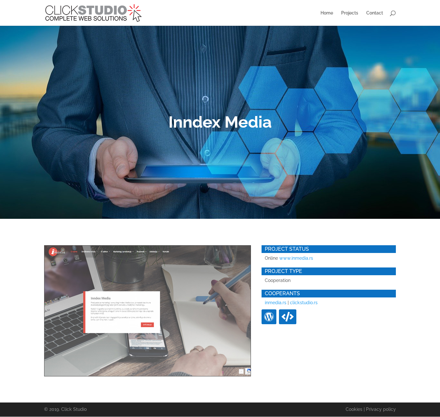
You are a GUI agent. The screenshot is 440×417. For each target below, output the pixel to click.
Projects (349, 13)
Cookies (354, 409)
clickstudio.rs (304, 302)
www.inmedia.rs (296, 258)
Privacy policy (381, 409)
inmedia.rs (275, 302)
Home (326, 13)
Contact (374, 13)
